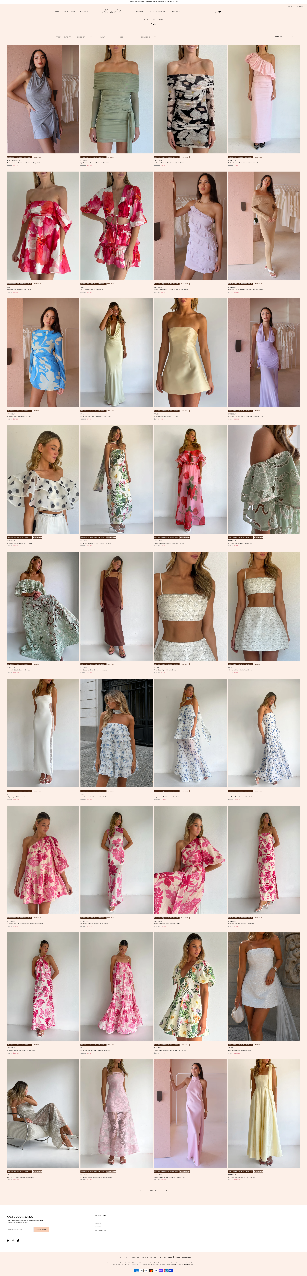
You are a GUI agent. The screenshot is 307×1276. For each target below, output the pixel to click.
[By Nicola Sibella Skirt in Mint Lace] (43, 606)
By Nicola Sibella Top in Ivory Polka (19, 543)
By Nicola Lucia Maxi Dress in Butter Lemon (96, 416)
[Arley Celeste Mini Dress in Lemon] (190, 352)
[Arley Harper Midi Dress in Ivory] (43, 733)
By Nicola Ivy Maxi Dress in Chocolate (94, 670)
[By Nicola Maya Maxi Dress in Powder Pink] (264, 99)
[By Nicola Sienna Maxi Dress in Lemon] (264, 1113)
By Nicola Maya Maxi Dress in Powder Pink (243, 163)
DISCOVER (176, 11)
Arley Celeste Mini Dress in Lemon (166, 416)
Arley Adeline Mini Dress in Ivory (239, 1050)
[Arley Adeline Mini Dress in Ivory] (264, 986)
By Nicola (84, 160)
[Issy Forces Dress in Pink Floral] (116, 226)
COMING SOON (70, 11)
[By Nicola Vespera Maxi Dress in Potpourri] (116, 986)
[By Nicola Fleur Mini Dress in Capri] (43, 352)
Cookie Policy (122, 1257)
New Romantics (13, 160)
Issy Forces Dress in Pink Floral (91, 289)
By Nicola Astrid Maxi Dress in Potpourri (168, 923)
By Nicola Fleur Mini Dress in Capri (19, 416)
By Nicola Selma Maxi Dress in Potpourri (21, 1050)
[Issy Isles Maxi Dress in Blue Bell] (264, 733)
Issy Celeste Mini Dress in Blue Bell (93, 797)
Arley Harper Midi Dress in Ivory (18, 797)
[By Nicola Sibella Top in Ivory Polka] (43, 479)
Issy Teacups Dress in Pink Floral (19, 289)
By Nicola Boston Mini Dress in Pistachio (94, 163)
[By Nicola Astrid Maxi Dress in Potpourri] (190, 860)
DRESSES (84, 11)
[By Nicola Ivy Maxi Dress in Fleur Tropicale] (116, 479)
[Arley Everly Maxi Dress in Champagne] (43, 1113)
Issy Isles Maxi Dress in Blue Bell (240, 797)
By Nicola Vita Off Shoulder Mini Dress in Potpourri (25, 923)
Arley (156, 414)
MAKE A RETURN (100, 1230)
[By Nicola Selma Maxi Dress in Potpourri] (43, 986)
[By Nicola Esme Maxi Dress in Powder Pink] (190, 1113)
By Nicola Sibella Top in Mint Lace (240, 543)
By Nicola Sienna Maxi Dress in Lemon (241, 1177)
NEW (57, 11)
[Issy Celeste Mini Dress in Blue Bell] (116, 733)
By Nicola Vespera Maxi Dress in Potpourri (95, 1050)
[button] (214, 13)
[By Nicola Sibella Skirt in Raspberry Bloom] (190, 479)
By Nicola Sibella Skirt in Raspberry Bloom (169, 543)
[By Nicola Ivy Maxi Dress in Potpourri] (264, 860)
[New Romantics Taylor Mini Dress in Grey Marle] (43, 99)
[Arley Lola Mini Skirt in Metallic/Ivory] (264, 606)
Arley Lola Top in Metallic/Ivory (165, 670)
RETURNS (98, 1227)
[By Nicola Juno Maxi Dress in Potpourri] (116, 860)
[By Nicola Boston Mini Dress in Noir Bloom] (190, 99)
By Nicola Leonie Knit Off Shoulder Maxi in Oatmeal (246, 289)
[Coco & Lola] (112, 12)
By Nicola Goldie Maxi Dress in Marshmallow (96, 1177)
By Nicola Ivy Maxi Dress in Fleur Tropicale (95, 543)
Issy (8, 287)
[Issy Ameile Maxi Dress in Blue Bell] (190, 733)
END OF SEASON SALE (158, 11)
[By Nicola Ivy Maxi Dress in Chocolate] (116, 606)
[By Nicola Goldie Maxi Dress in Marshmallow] (116, 1113)
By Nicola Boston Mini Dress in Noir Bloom (169, 163)
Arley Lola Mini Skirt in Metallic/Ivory (241, 670)
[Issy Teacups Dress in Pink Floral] (43, 226)
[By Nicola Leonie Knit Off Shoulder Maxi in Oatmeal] (264, 226)
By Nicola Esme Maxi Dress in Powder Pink (169, 1177)
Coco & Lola (168, 1257)
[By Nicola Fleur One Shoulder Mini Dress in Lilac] (190, 226)
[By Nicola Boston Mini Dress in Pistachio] (116, 99)
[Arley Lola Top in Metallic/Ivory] (190, 606)
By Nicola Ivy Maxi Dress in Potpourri (241, 923)
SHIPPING (98, 1223)
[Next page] (166, 1191)
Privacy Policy (135, 1257)
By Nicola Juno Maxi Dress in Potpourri (94, 923)
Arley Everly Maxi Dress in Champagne (20, 1177)
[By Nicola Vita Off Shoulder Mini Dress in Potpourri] (43, 860)
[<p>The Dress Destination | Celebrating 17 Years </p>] (153, 2)
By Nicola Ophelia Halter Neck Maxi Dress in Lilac (245, 416)
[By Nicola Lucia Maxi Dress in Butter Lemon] (116, 352)
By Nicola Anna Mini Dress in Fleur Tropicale (170, 1050)
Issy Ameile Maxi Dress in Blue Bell (166, 797)
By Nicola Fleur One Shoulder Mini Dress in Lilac (171, 289)
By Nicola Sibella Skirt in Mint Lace (19, 670)
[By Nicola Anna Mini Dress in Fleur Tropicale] (190, 986)
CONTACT (98, 1220)
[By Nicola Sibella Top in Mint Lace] (264, 479)
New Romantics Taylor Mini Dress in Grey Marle (24, 163)
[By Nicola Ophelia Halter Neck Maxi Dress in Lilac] (264, 352)
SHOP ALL (140, 11)
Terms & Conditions (149, 1257)
